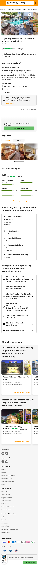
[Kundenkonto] (36, 3)
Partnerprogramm (6, 504)
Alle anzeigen (6, 92)
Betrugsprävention (6, 510)
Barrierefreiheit (5, 532)
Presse (3, 484)
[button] (17, 23)
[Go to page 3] (16, 161)
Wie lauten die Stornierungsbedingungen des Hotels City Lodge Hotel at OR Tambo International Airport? (17, 307)
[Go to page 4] (17, 161)
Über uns (4, 469)
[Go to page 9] (22, 161)
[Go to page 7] (20, 161)
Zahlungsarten (5, 494)
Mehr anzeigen (10, 103)
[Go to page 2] (15, 161)
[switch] (4, 562)
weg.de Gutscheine (7, 497)
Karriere (3, 472)
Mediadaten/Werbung (7, 481)
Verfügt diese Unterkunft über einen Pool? (17, 317)
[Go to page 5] (18, 161)
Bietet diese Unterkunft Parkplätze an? (15, 324)
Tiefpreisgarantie (6, 501)
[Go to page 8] (21, 161)
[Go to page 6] (19, 161)
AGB (2, 517)
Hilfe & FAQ (4, 491)
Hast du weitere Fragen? (15, 330)
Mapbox (24, 109)
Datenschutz (5, 526)
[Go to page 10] (23, 161)
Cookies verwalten (6, 478)
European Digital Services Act (9, 529)
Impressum (4, 523)
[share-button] (29, 15)
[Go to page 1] (14, 161)
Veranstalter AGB (6, 520)
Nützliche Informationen (8, 507)
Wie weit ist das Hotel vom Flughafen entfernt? (16, 288)
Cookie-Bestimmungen (8, 475)
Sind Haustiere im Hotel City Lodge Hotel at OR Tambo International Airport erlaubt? (19, 296)
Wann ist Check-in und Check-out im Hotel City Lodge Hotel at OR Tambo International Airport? (18, 279)
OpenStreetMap (32, 109)
